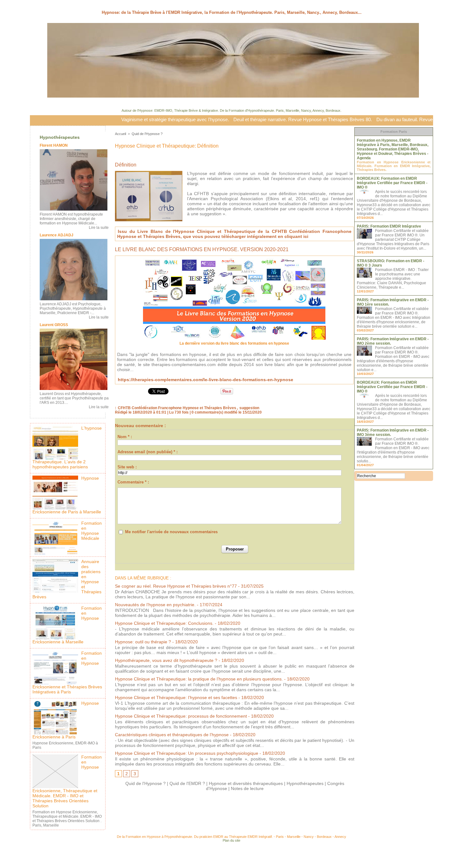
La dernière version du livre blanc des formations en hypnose (234, 343)
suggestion (249, 408)
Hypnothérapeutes (60, 137)
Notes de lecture (247, 788)
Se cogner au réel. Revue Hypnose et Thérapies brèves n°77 (176, 586)
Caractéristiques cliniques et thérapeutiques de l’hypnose (172, 734)
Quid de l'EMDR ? (187, 783)
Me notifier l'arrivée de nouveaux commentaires (171, 531)
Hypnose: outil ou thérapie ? (143, 641)
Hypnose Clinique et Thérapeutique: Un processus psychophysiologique (186, 753)
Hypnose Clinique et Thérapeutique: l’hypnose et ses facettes (176, 697)
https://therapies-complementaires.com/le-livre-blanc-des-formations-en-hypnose (205, 379)
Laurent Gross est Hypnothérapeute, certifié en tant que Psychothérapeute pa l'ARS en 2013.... (74, 398)
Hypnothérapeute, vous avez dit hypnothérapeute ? (166, 660)
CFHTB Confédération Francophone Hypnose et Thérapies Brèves (177, 408)
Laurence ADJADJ (56, 235)
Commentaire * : (133, 482)
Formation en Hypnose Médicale (91, 531)
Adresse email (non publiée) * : (147, 451)
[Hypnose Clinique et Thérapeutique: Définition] (148, 173)
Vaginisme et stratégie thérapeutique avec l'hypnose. (146, 119)
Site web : (127, 467)
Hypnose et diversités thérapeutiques (246, 783)
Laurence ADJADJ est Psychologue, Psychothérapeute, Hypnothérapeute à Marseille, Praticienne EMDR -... (73, 308)
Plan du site (231, 840)
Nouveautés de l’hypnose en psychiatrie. (155, 604)
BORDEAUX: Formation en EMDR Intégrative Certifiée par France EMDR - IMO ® (392, 182)
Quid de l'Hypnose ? (147, 134)
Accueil (120, 134)
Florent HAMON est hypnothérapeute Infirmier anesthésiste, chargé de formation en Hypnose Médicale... (71, 218)
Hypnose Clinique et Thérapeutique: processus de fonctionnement (181, 716)
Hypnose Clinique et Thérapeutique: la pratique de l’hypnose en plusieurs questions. (199, 678)
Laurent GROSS (54, 325)
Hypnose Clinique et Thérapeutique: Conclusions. (164, 623)
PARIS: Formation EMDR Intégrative (389, 226)
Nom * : (124, 436)
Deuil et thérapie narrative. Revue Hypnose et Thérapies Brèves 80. (274, 119)
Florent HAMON (54, 145)
